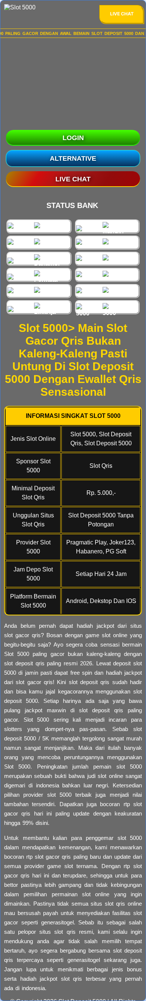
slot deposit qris (101, 710)
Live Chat (122, 14)
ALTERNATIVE (73, 158)
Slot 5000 (16, 654)
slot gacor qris (53, 856)
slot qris (71, 978)
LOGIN (73, 138)
